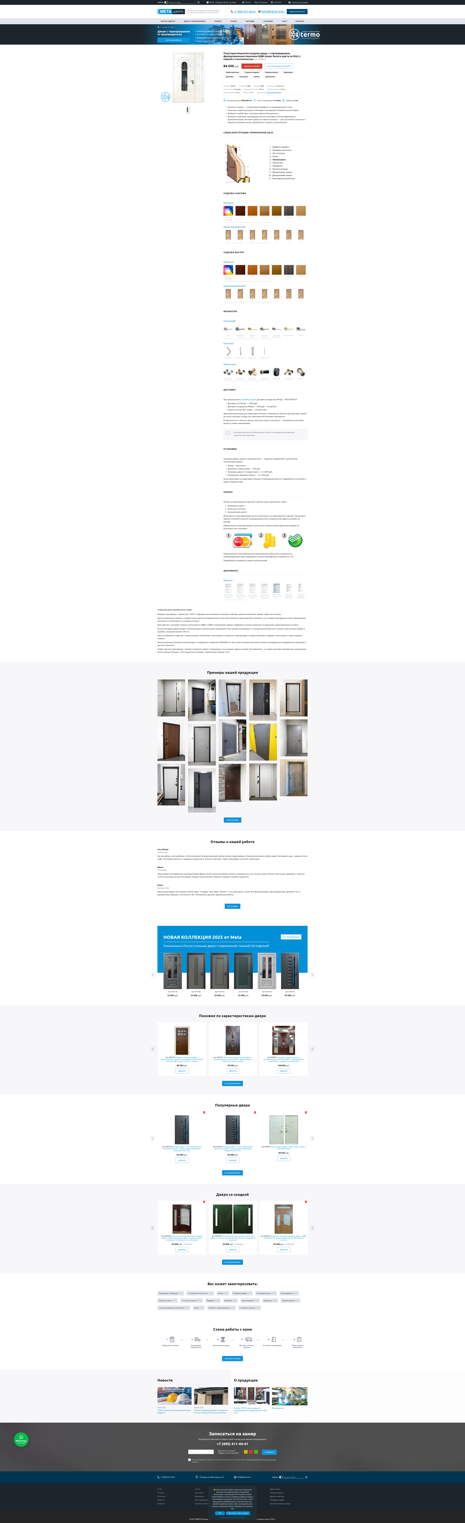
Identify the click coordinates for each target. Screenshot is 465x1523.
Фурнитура (288, 72)
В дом (199, 1308)
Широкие (230, 1301)
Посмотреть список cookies (238, 1513)
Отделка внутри (271, 72)
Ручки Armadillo (229, 321)
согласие (200, 1460)
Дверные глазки (229, 364)
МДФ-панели (228, 203)
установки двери (248, 399)
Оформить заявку (252, 66)
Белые (223, 1293)
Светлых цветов (290, 1301)
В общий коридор (242, 1293)
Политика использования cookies (232, 1517)
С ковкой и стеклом (250, 1308)
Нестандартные (289, 1293)
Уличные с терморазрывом (221, 1308)
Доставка (250, 21)
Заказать (182, 1071)
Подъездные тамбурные (171, 1293)
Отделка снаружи (252, 72)
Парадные (213, 1301)
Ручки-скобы (228, 343)
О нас (284, 21)
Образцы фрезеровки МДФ (234, 227)
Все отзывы (232, 906)
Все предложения (291, 937)
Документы (270, 76)
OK (220, 1513)
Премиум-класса (168, 1301)
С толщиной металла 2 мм (200, 1293)
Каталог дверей (168, 21)
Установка (268, 21)
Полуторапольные (266, 1293)
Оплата (233, 21)
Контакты (300, 21)
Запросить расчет (297, 11)
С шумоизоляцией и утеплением (174, 1308)
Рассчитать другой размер (279, 66)
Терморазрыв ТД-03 (273, 92)
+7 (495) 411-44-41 (232, 1444)
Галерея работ (232, 820)
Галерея (217, 21)
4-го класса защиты (192, 1301)
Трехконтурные (250, 1301)
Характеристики (232, 72)
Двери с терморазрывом (194, 21)
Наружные (270, 1301)
